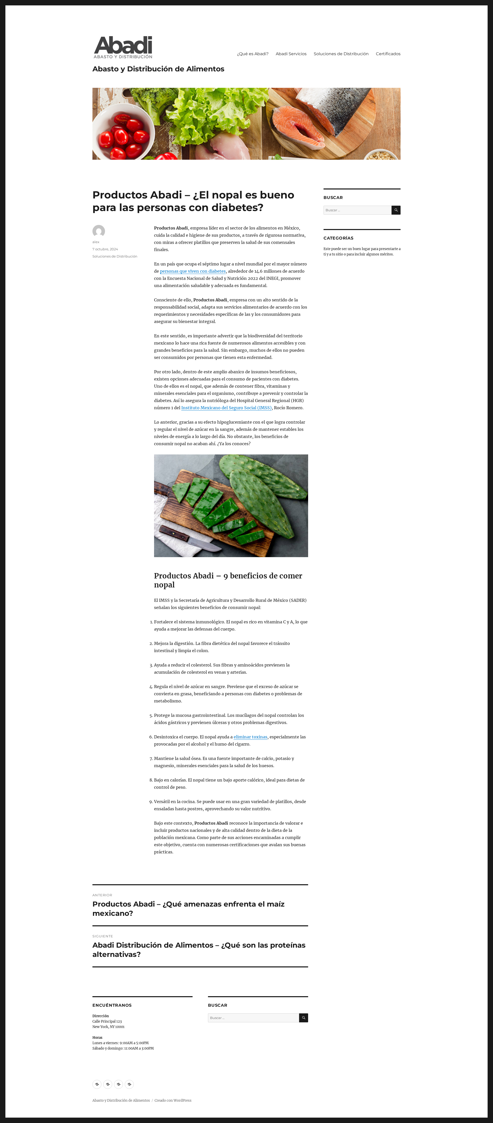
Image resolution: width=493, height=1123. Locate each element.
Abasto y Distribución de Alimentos (158, 68)
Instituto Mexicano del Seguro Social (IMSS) (226, 407)
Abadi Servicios (291, 53)
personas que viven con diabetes (193, 271)
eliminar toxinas (250, 736)
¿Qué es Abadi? (253, 53)
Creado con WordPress (173, 1100)
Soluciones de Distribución (341, 53)
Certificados (388, 53)
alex (95, 242)
